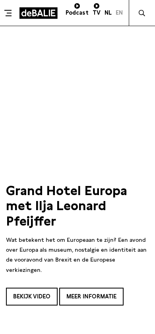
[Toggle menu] (9, 13)
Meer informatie (91, 296)
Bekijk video (31, 296)
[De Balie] (38, 13)
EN (119, 12)
